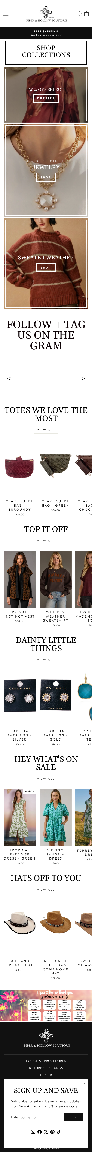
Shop (46, 177)
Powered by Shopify (46, 1148)
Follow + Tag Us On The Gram (46, 336)
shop (46, 267)
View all (46, 429)
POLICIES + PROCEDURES (46, 1061)
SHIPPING (45, 1075)
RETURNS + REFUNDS (46, 1068)
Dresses (46, 98)
